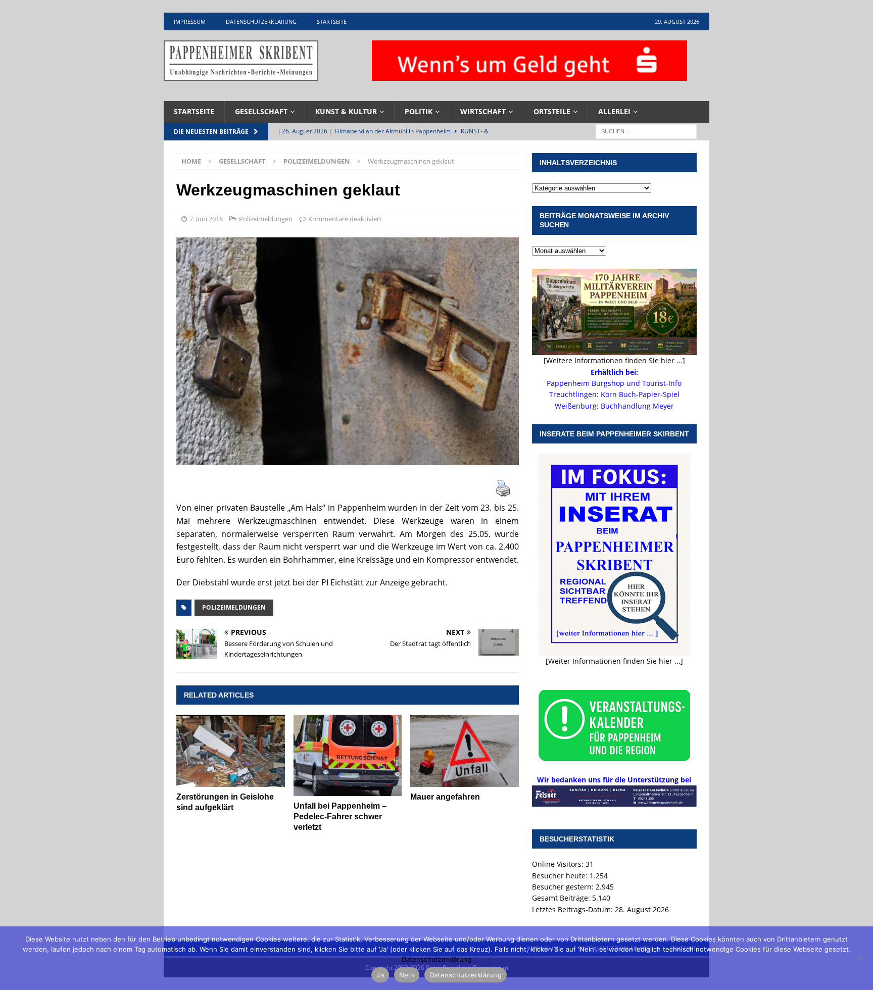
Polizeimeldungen (266, 218)
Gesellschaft (261, 111)
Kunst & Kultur (346, 111)
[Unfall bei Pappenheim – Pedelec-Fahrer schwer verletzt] (348, 755)
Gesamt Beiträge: (562, 898)
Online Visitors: (559, 864)
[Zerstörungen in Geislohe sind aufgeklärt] (230, 751)
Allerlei (614, 111)
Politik (418, 111)
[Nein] (860, 958)
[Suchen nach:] (646, 130)
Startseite (332, 21)
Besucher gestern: (564, 887)
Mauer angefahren (445, 797)
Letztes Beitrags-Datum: (573, 909)
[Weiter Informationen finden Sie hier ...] (614, 661)
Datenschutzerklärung (261, 21)
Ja (380, 975)
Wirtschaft (483, 111)
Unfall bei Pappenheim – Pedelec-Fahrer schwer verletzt (340, 816)
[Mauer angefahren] (464, 751)
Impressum (190, 21)
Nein (406, 975)
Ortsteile (552, 111)
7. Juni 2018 (206, 218)
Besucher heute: (561, 875)
